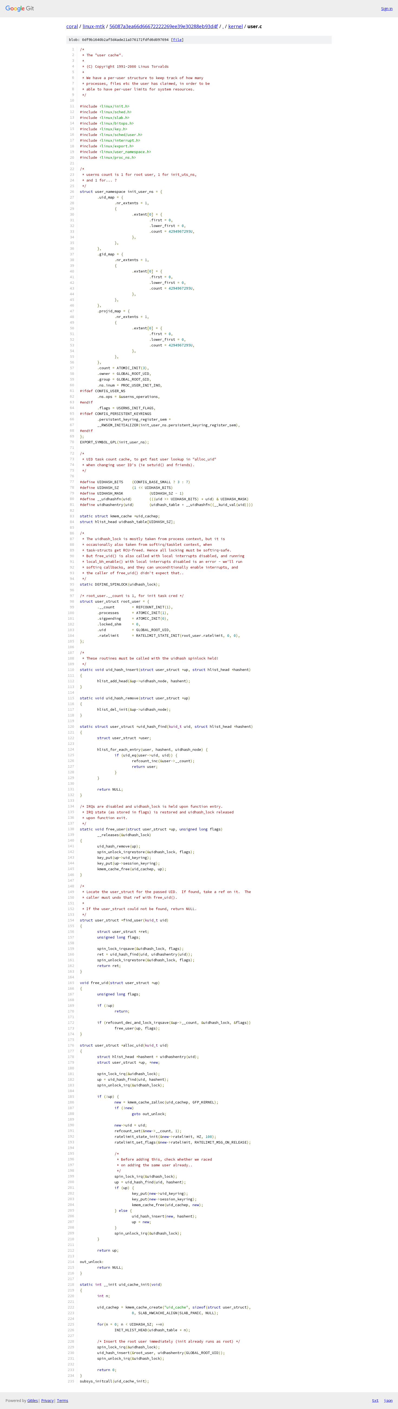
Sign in (387, 8)
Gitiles (32, 1400)
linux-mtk (94, 26)
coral (72, 26)
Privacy (47, 1400)
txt (375, 1400)
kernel (235, 26)
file (177, 39)
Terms (62, 1400)
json (388, 1400)
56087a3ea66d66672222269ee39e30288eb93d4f (163, 26)
